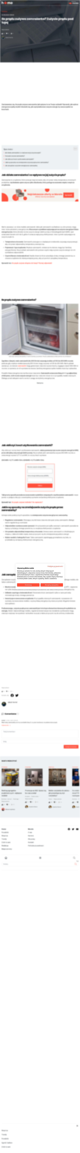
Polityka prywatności (55, 566)
